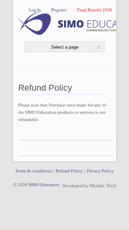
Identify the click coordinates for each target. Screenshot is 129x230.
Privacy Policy (100, 170)
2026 (22, 184)
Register (59, 9)
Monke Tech (102, 185)
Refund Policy (69, 170)
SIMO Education (43, 184)
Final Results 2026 (94, 9)
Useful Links (25, 199)
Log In (35, 9)
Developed (72, 185)
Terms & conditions (33, 170)
